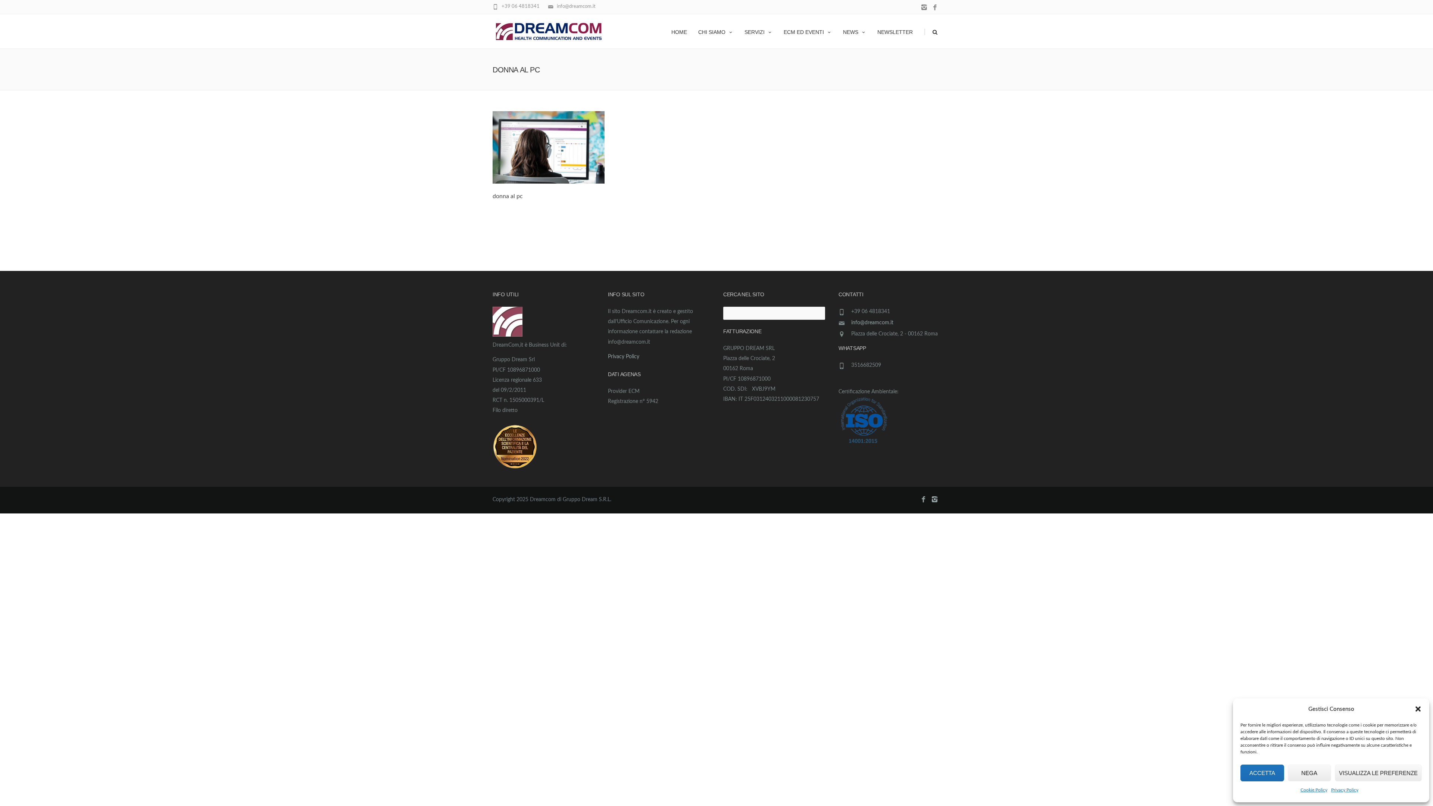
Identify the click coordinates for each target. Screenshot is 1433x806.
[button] (1418, 709)
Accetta (1262, 773)
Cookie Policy (1314, 790)
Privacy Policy (1344, 790)
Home (679, 32)
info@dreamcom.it (872, 322)
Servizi (754, 32)
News (850, 32)
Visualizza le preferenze (1378, 773)
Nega (1309, 773)
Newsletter (895, 32)
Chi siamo (711, 32)
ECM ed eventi (804, 32)
